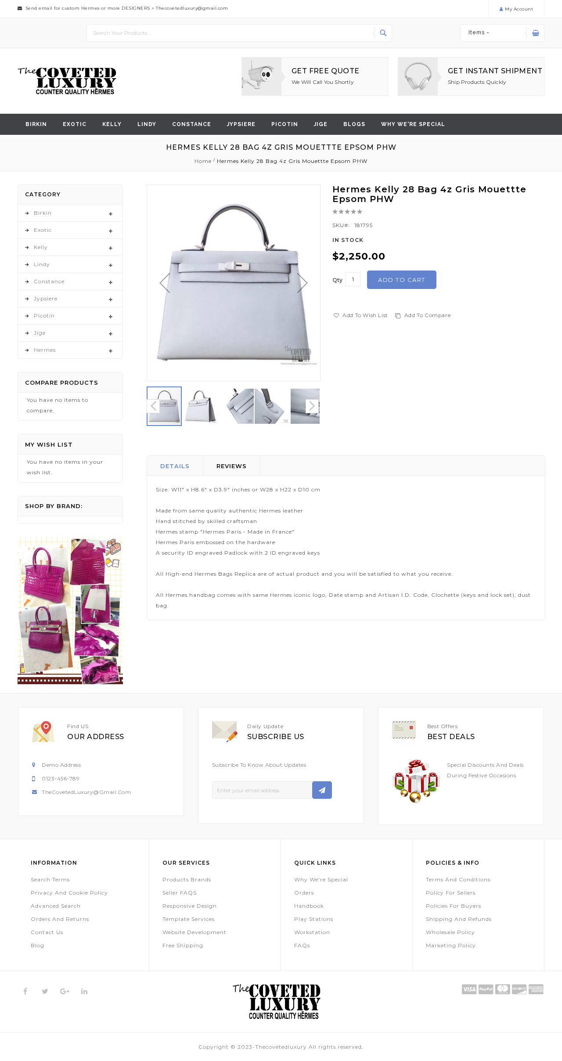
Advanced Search (56, 905)
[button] (164, 283)
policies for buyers (453, 905)
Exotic (74, 124)
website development (194, 932)
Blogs (354, 124)
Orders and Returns (60, 919)
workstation (312, 932)
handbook (309, 905)
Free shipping (182, 945)
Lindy (146, 124)
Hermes (45, 349)
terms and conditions (458, 879)
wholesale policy (450, 932)
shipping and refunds (459, 919)
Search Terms (50, 879)
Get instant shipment (495, 71)
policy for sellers (451, 892)
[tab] (175, 465)
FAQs (302, 945)
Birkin (36, 124)
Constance (191, 124)
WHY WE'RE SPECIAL (413, 124)
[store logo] (67, 81)
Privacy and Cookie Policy (69, 892)
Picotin (284, 124)
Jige (321, 124)
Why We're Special (321, 879)
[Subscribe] (322, 790)
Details (175, 465)
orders (304, 892)
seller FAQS (179, 892)
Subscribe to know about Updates (259, 764)
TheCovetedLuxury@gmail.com (86, 792)
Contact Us (47, 932)
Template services (188, 919)
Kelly (112, 124)
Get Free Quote (326, 71)
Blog (37, 945)
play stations (313, 919)
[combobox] (239, 33)
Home (203, 161)
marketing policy (451, 945)
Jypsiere (241, 124)
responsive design (189, 905)
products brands (186, 879)
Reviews (231, 465)
